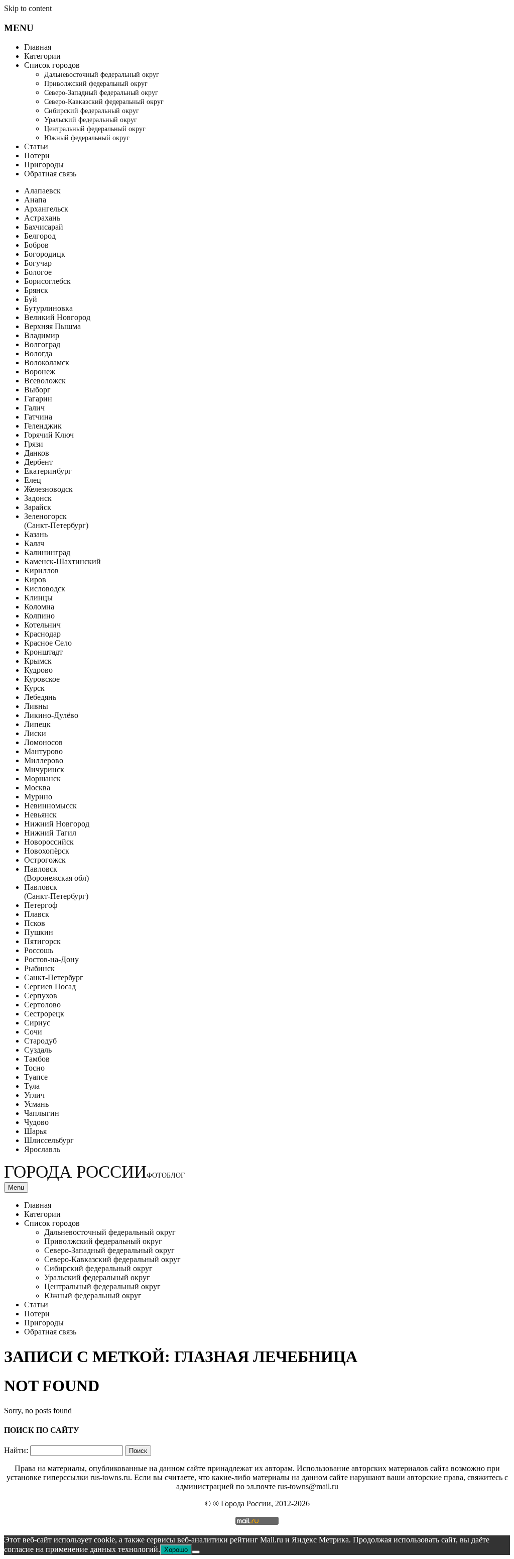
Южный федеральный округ (87, 138)
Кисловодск (44, 588)
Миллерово (43, 760)
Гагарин (38, 398)
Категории (42, 56)
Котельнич (42, 624)
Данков (36, 453)
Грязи (33, 444)
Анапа (35, 199)
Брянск (36, 290)
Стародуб (40, 1040)
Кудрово (38, 670)
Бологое (38, 272)
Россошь (38, 950)
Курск (34, 688)
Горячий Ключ (49, 435)
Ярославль (42, 1149)
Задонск (38, 498)
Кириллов (41, 570)
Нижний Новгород (56, 823)
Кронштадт (43, 652)
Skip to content (28, 8)
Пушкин (38, 932)
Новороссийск (49, 842)
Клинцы (38, 597)
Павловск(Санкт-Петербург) (56, 891)
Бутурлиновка (48, 308)
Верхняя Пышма (52, 326)
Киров (35, 579)
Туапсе (36, 1077)
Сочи (33, 1031)
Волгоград (42, 344)
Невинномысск (50, 805)
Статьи (36, 146)
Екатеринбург (48, 471)
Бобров (36, 245)
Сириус (37, 1022)
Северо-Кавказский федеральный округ (104, 102)
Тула (32, 1086)
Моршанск (42, 778)
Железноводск (48, 489)
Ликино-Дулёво (51, 715)
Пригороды (44, 164)
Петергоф (40, 905)
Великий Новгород (57, 317)
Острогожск (45, 860)
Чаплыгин (41, 1113)
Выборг (37, 389)
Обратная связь (50, 173)
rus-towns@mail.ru (308, 1486)
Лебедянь (40, 697)
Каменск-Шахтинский (62, 561)
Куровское (42, 679)
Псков (34, 923)
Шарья (35, 1131)
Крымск (38, 661)
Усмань (36, 1104)
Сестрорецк (44, 1013)
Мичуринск (44, 769)
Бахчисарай (43, 227)
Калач (34, 543)
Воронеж (39, 371)
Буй (30, 299)
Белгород (40, 236)
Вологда (38, 353)
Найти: (16, 1450)
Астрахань (42, 218)
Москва (37, 787)
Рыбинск (39, 968)
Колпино (39, 615)
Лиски (35, 733)
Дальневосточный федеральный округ (101, 74)
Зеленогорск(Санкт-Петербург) (56, 521)
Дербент (38, 462)
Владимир (41, 335)
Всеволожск (45, 380)
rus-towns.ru (110, 1477)
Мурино (38, 796)
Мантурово (43, 751)
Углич (34, 1095)
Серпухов (40, 995)
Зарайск (37, 507)
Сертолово (42, 1004)
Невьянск (40, 814)
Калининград (47, 552)
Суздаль (38, 1050)
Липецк (37, 724)
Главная (37, 47)
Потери (37, 155)
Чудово (36, 1122)
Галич (34, 407)
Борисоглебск (47, 281)
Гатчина (38, 416)
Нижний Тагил (50, 832)
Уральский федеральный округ (90, 120)
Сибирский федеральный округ (91, 111)
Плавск (36, 914)
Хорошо (176, 1549)
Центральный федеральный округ (95, 129)
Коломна (39, 606)
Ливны (36, 706)
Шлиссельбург (49, 1140)
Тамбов (37, 1059)
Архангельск (46, 208)
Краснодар (42, 634)
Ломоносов (43, 742)
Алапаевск (42, 190)
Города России (94, 1172)
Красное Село (48, 643)
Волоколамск (46, 362)
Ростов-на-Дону (51, 959)
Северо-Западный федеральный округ (101, 92)
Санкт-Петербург (53, 977)
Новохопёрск (46, 851)
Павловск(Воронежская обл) (56, 873)
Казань (36, 534)
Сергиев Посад (50, 986)
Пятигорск (42, 941)
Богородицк (44, 254)
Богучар (38, 263)
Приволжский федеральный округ (96, 83)
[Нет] (196, 1551)
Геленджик (43, 426)
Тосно (34, 1068)
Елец (32, 480)
